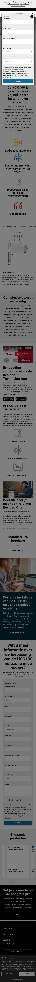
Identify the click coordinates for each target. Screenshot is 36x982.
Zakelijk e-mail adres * (10, 38)
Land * (5, 58)
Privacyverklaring (8, 75)
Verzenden (18, 81)
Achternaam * (7, 28)
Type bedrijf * (7, 48)
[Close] (31, 16)
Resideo (5, 73)
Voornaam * (7, 19)
